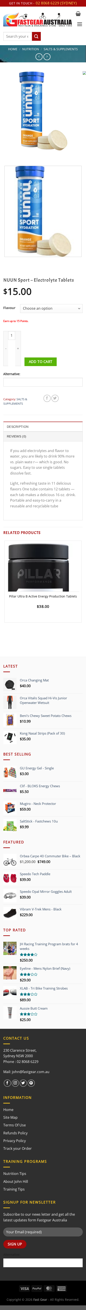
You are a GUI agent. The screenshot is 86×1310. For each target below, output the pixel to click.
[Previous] (7, 155)
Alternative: (11, 374)
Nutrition (30, 49)
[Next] (19, 155)
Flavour (9, 307)
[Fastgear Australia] (37, 19)
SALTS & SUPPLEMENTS (61, 49)
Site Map (10, 1117)
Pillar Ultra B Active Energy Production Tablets (43, 596)
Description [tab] (17, 426)
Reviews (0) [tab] (16, 436)
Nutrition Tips (14, 1173)
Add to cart (40, 361)
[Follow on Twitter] (23, 1083)
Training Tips (14, 1189)
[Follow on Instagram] (15, 1083)
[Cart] (78, 14)
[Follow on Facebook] (7, 1083)
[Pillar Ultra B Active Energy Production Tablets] (43, 586)
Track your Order (17, 1148)
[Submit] (36, 36)
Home (12, 49)
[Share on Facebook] (47, 398)
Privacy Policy (14, 1140)
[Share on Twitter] (55, 398)
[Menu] (80, 24)
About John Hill (15, 1181)
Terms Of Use (14, 1125)
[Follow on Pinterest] (31, 1083)
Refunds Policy (15, 1133)
